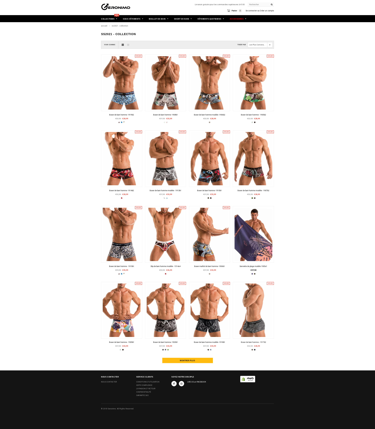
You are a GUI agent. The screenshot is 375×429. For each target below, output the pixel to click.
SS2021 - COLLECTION (120, 26)
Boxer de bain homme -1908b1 (165, 115)
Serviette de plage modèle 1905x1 (253, 266)
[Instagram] (181, 383)
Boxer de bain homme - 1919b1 (121, 266)
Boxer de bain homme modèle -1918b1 (209, 342)
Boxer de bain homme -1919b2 (121, 115)
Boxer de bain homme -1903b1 (165, 342)
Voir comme (109, 45)
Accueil (104, 26)
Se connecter (251, 11)
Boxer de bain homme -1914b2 (121, 191)
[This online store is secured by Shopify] (247, 379)
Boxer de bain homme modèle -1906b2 (209, 115)
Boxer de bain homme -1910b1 (209, 191)
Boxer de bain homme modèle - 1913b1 (165, 191)
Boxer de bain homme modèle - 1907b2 (253, 191)
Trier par (241, 45)
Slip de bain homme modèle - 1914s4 (165, 266)
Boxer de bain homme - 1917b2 (253, 342)
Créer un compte (267, 11)
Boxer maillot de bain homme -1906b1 (209, 266)
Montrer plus (187, 361)
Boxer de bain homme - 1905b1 (121, 342)
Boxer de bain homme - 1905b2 (253, 115)
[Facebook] (174, 383)
